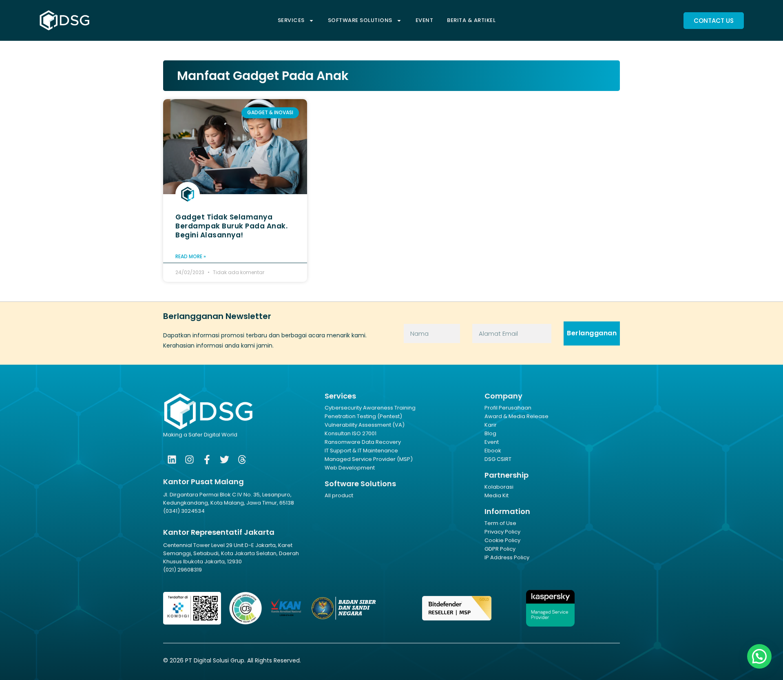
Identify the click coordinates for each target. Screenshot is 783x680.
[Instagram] (189, 459)
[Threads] (242, 459)
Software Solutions (360, 20)
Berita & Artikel (471, 20)
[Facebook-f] (207, 459)
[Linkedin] (172, 459)
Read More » (190, 256)
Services (291, 20)
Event (425, 20)
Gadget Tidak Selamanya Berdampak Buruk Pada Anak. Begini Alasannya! (231, 226)
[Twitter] (224, 459)
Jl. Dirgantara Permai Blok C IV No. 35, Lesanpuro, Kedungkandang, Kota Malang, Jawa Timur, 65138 (228, 499)
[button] (759, 656)
